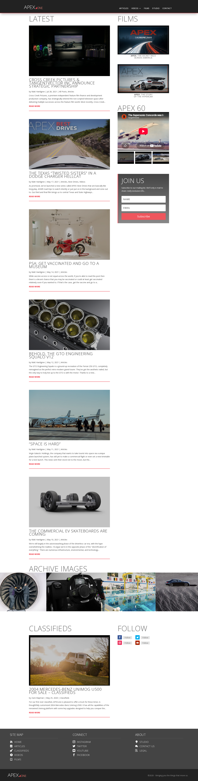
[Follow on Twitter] (137, 637)
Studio (155, 8)
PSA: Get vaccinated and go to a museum (64, 265)
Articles (123, 8)
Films (146, 8)
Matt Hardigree (38, 91)
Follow (127, 637)
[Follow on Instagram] (120, 643)
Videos (134, 8)
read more (34, 106)
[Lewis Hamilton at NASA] (128, 610)
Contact (167, 8)
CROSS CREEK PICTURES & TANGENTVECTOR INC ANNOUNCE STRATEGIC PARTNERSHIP (62, 83)
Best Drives (73, 181)
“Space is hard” (45, 444)
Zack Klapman (38, 698)
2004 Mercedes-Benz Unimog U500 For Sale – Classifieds (65, 690)
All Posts (63, 91)
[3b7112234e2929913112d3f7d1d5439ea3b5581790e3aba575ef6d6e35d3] (73, 610)
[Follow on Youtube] (137, 643)
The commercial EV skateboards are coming (68, 532)
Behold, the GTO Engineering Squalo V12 (61, 355)
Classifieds (64, 698)
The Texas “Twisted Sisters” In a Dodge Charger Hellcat (62, 174)
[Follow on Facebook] (120, 637)
